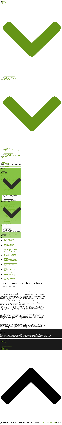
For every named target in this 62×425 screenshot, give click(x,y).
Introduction (7, 148)
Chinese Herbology (8, 154)
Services (4, 3)
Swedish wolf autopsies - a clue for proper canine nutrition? (10, 272)
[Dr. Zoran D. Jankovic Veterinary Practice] (4, 166)
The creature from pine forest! (10, 263)
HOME (3, 1)
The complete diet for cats (9, 76)
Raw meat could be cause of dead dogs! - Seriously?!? (9, 243)
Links (3, 348)
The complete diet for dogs (10, 75)
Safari (51, 422)
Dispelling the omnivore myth (10, 274)
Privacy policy (5, 349)
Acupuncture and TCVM (7, 346)
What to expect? (7, 152)
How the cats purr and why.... (10, 254)
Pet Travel (4, 156)
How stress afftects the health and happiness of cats (10, 241)
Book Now (4, 158)
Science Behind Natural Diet (10, 78)
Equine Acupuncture (8, 153)
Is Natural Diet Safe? (8, 77)
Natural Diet (5, 345)
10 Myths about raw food (9, 239)
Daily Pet (4, 157)
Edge (55, 422)
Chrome (47, 422)
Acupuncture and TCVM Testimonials (12, 155)
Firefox (44, 422)
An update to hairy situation (10, 255)
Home (3, 341)
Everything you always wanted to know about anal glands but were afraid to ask (10, 260)
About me (4, 2)
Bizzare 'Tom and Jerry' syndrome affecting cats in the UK (10, 246)
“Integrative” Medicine (8, 149)
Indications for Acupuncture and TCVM (12, 150)
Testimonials (5, 343)
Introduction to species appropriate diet (12, 73)
